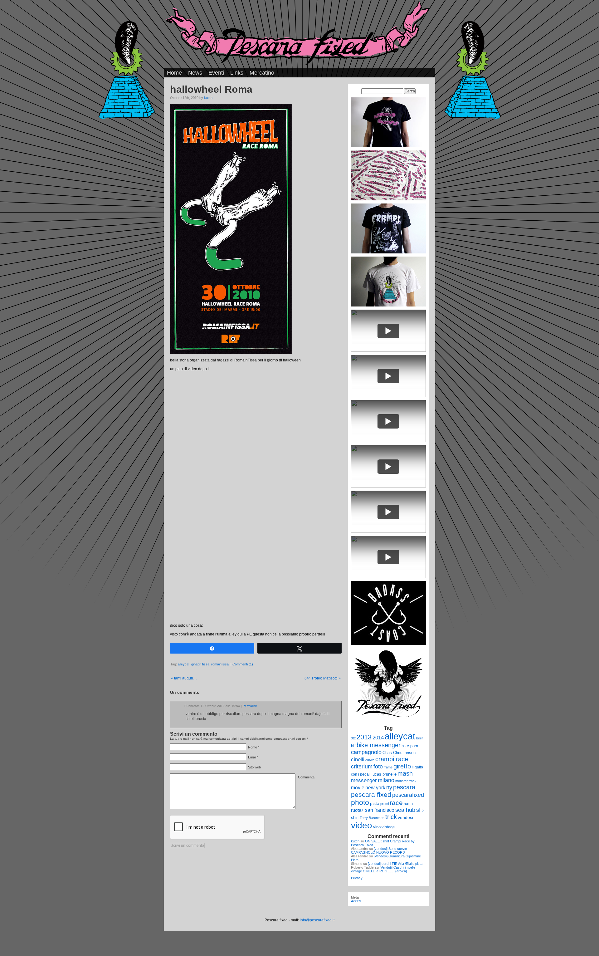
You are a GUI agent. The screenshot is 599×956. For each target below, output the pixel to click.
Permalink (250, 706)
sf (418, 810)
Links (236, 73)
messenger (364, 780)
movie (357, 787)
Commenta (306, 777)
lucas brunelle (384, 774)
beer (419, 738)
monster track (405, 781)
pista (374, 803)
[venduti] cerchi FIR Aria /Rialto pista (395, 863)
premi (384, 804)
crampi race (391, 759)
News (195, 73)
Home (174, 73)
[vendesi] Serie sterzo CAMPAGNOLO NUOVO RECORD (379, 850)
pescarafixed (408, 795)
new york (375, 787)
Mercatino (262, 73)
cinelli (357, 759)
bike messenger (379, 745)
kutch (208, 98)
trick (391, 816)
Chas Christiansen (399, 752)
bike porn (410, 745)
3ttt (353, 738)
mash (405, 773)
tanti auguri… (184, 678)
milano (386, 780)
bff (353, 745)
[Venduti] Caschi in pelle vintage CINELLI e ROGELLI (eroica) (383, 869)
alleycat (183, 664)
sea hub (405, 810)
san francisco (379, 810)
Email (252, 757)
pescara (404, 787)
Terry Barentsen (372, 818)
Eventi (216, 73)
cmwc (369, 760)
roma (408, 803)
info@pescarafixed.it (317, 920)
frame (388, 767)
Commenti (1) (242, 664)
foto (378, 766)
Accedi (356, 901)
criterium (362, 766)
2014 (378, 737)
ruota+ (357, 810)
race (396, 802)
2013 (364, 737)
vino (377, 827)
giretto (402, 766)
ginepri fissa (200, 664)
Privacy (357, 878)
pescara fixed (371, 794)
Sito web (254, 767)
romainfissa (220, 664)
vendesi (405, 817)
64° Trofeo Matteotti (322, 678)
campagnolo (366, 752)
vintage (388, 827)
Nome (252, 747)
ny (389, 787)
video (361, 825)
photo (360, 802)
